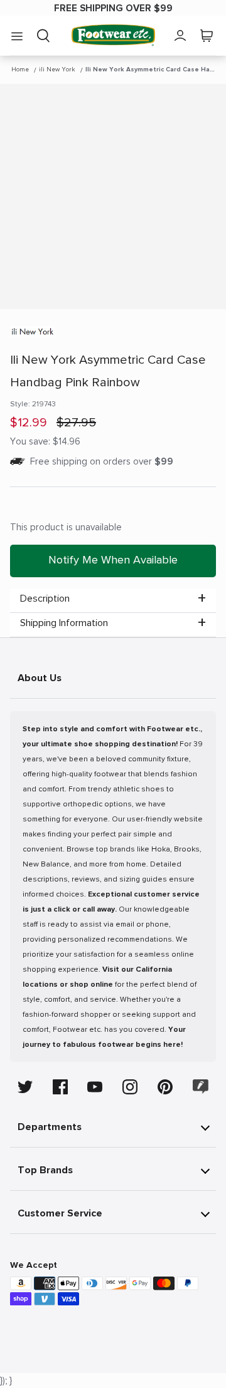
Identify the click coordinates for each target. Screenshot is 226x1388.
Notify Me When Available (113, 560)
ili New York (57, 69)
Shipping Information (64, 623)
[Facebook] (60, 1086)
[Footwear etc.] (113, 35)
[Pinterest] (165, 1086)
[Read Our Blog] (201, 1086)
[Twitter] (25, 1086)
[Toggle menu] (17, 35)
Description (45, 598)
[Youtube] (94, 1086)
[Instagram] (129, 1086)
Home (20, 69)
